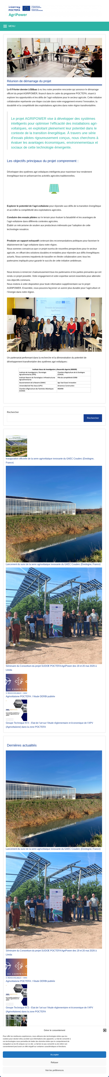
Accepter (54, 1054)
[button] (104, 1030)
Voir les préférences (54, 1070)
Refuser (54, 1062)
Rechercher (13, 412)
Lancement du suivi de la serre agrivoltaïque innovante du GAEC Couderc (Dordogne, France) (53, 564)
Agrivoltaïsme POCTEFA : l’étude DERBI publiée (30, 696)
